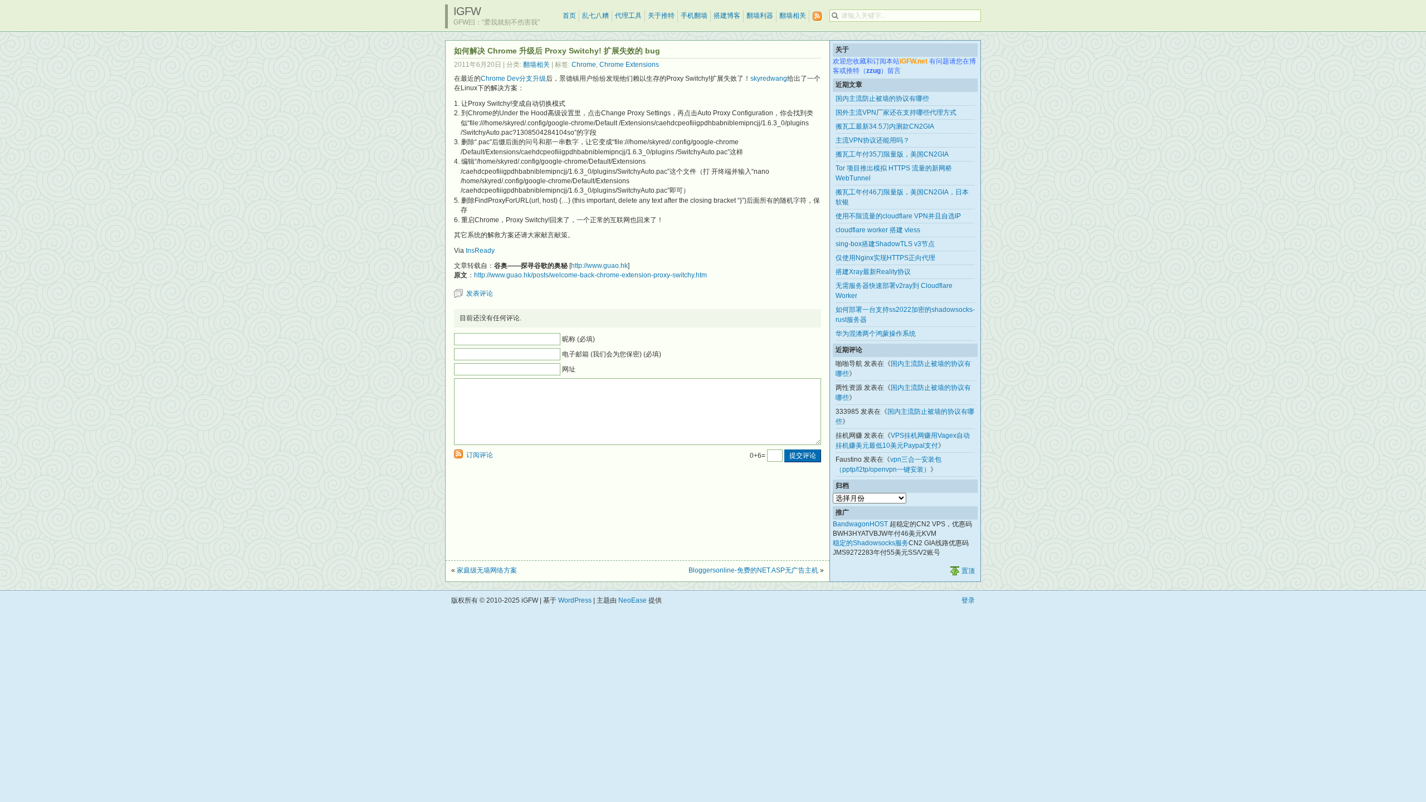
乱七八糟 (595, 15)
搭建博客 (727, 15)
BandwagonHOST (860, 524)
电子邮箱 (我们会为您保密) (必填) (611, 354)
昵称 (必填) (578, 339)
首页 (569, 15)
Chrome (584, 65)
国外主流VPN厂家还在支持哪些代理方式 (896, 112)
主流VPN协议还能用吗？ (873, 140)
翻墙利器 (759, 15)
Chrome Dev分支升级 (513, 78)
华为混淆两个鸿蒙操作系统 (876, 334)
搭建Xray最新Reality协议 (873, 272)
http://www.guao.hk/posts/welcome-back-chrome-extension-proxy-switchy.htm (590, 275)
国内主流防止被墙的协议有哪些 (882, 98)
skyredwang (768, 78)
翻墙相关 (792, 15)
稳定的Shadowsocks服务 (871, 543)
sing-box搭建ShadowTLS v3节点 (885, 244)
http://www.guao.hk (599, 266)
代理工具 (628, 15)
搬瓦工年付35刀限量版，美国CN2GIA (892, 154)
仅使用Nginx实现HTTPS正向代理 (885, 258)
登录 (968, 600)
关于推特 (661, 15)
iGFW (467, 11)
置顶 (968, 571)
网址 (568, 369)
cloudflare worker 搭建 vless (878, 230)
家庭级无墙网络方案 (487, 570)
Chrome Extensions (629, 65)
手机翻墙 (694, 15)
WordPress (575, 600)
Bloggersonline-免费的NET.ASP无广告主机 (753, 570)
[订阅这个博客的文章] (817, 16)
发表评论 (479, 293)
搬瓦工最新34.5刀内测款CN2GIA (885, 126)
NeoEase (632, 600)
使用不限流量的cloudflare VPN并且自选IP (898, 216)
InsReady (480, 251)
